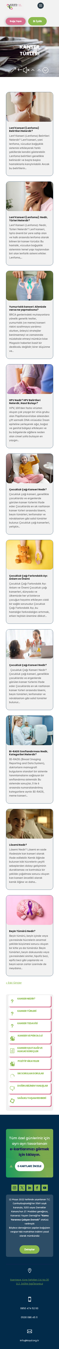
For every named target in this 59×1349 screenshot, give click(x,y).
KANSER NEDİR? (26, 998)
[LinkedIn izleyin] (29, 1188)
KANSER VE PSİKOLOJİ (30, 1035)
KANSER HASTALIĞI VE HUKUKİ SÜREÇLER (29, 1049)
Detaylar (29, 1249)
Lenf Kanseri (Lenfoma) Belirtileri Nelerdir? (24, 129)
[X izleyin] (22, 1188)
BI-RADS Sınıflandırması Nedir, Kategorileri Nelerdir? (28, 753)
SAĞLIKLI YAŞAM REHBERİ (31, 1098)
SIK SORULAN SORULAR (30, 1073)
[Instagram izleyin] (14, 1188)
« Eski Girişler (14, 982)
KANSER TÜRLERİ (26, 1011)
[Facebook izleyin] (37, 1188)
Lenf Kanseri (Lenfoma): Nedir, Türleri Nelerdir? (28, 219)
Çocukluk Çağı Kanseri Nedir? (28, 489)
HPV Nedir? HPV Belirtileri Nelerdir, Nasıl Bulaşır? (24, 402)
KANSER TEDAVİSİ (27, 1023)
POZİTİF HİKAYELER (28, 1061)
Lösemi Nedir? (18, 844)
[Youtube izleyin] (45, 1188)
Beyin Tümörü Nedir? (22, 931)
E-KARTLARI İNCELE (29, 1166)
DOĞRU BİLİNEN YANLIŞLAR (32, 1086)
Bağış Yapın (16, 21)
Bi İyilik (37, 21)
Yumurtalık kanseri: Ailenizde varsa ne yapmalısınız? (27, 308)
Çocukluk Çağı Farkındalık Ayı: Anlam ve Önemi (28, 577)
